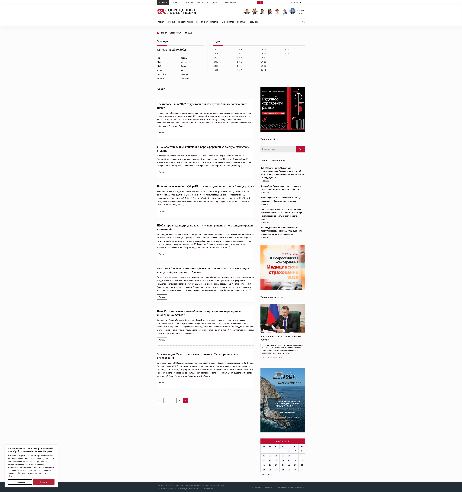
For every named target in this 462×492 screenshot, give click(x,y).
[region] (31, 466)
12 (270, 460)
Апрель (183, 62)
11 (264, 460)
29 (289, 469)
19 (270, 465)
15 (289, 460)
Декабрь (184, 78)
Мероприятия (228, 22)
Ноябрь (160, 78)
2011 (215, 66)
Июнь (183, 66)
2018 (239, 70)
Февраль (184, 58)
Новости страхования (188, 22)
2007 (215, 49)
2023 (263, 66)
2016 (239, 62)
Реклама (241, 22)
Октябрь (184, 74)
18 (264, 465)
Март (159, 62)
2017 (239, 66)
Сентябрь (161, 74)
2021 (263, 58)
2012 (215, 70)
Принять (43, 482)
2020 (263, 53)
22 (289, 465)
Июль (159, 70)
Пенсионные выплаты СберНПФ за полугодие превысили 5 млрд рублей (205, 186)
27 (276, 469)
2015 (239, 58)
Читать (162, 133)
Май (159, 66)
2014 (239, 53)
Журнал (171, 22)
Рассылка (253, 22)
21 (283, 465)
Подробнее (13, 476)
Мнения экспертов (209, 22)
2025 (287, 49)
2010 (215, 62)
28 (283, 469)
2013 (239, 49)
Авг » (270, 474)
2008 (215, 53)
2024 (263, 70)
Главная (160, 22)
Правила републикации (261, 487)
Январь (160, 58)
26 (270, 469)
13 (276, 460)
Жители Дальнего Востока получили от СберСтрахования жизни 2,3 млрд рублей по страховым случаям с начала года (281, 230)
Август (183, 70)
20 (276, 465)
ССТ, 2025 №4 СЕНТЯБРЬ (271, 358)
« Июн (263, 474)
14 (283, 460)
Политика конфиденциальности (289, 487)
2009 (215, 58)
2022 (263, 62)
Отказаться (20, 482)
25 (264, 469)
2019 (263, 49)
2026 (287, 53)
